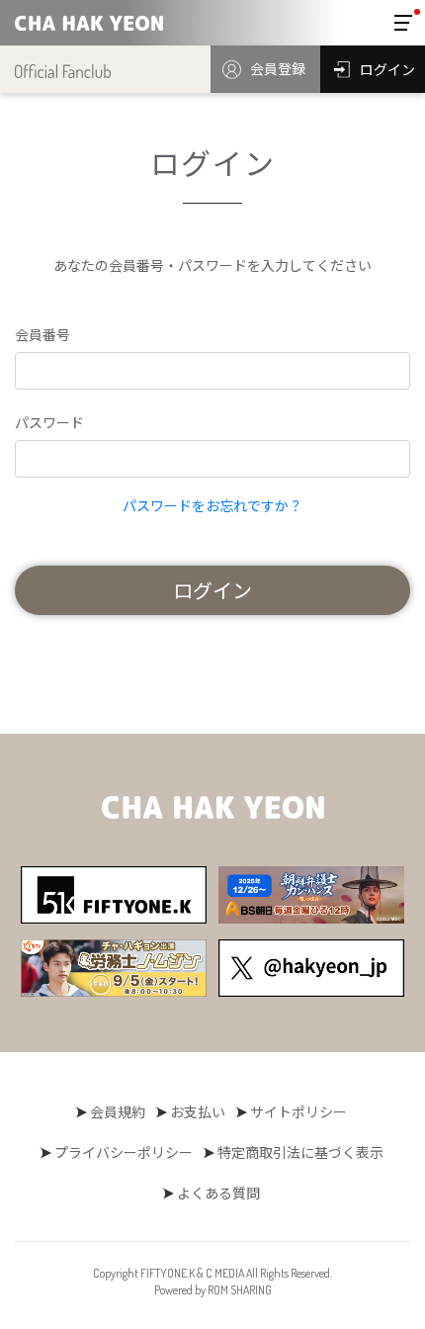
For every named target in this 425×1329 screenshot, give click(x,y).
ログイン (212, 590)
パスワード (49, 422)
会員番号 (42, 334)
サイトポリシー (298, 1111)
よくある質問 (218, 1192)
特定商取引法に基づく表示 (300, 1152)
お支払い (197, 1111)
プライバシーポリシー (123, 1152)
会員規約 (117, 1111)
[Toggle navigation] (403, 22)
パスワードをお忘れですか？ (212, 505)
